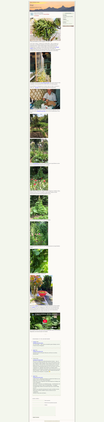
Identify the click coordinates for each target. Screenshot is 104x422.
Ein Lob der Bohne (38, 13)
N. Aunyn (34, 341)
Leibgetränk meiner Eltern (41, 111)
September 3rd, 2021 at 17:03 (38, 351)
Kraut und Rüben (46, 14)
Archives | (35, 2)
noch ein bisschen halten (45, 82)
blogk (32, 5)
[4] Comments (36, 15)
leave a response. (69, 23)
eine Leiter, (37, 87)
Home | (31, 2)
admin (34, 350)
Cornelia (36, 305)
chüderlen (33, 307)
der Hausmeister (36, 163)
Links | (38, 2)
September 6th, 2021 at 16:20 (38, 377)
